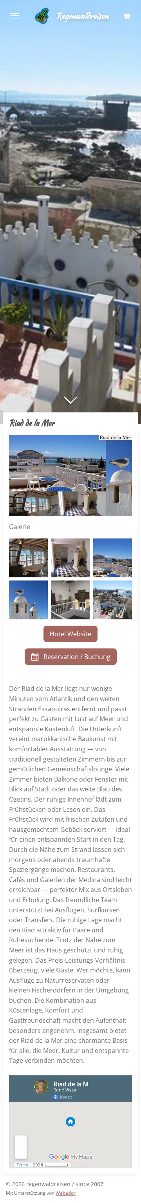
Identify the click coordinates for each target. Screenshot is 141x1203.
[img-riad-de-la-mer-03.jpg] (70, 558)
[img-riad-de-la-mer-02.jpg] (28, 558)
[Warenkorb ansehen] (126, 16)
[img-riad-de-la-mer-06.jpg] (113, 600)
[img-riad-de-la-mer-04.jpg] (28, 600)
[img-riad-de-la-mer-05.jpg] (70, 600)
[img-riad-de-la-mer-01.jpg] (113, 558)
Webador (66, 1193)
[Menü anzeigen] (14, 16)
